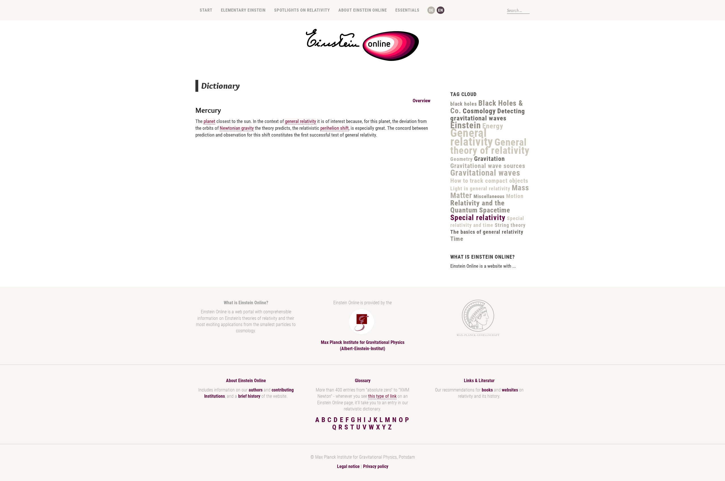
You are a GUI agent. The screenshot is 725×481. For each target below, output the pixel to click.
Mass (520, 187)
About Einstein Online (362, 10)
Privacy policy (375, 466)
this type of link (382, 396)
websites (510, 390)
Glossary (362, 380)
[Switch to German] (431, 10)
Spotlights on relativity (302, 10)
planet (209, 121)
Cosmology (479, 111)
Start (206, 10)
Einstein (465, 125)
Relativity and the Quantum (477, 206)
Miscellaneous (489, 196)
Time (456, 238)
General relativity (471, 137)
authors (256, 390)
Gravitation (489, 158)
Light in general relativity (480, 188)
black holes (463, 104)
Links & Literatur (479, 380)
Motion (515, 196)
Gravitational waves (485, 173)
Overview (421, 100)
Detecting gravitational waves (487, 114)
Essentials (407, 10)
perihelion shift (334, 128)
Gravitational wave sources (487, 165)
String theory (510, 225)
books (487, 390)
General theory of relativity (490, 146)
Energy (492, 126)
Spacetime (494, 210)
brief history (249, 396)
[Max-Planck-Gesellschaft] (478, 318)
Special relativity (478, 217)
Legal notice (348, 466)
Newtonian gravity (237, 128)
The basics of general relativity (486, 232)
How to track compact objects (489, 180)
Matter (461, 195)
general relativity (300, 121)
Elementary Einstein (243, 10)
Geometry (461, 159)
